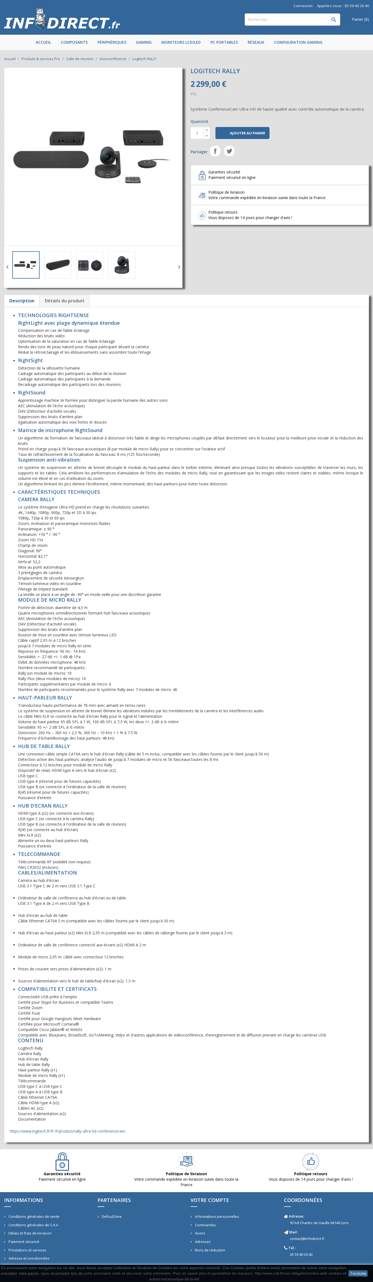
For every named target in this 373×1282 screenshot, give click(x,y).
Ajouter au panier (242, 133)
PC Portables (224, 42)
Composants (74, 42)
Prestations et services (27, 1250)
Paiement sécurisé (23, 1241)
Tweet (229, 151)
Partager (215, 151)
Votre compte (210, 1200)
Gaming (144, 42)
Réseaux (256, 42)
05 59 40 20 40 (301, 1254)
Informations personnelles (216, 1216)
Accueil (43, 42)
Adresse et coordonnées (29, 1258)
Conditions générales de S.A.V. (33, 1224)
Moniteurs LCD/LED (181, 42)
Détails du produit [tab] (64, 301)
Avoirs (199, 1233)
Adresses (202, 1241)
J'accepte (358, 1273)
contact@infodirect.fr (307, 1238)
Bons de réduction (209, 1250)
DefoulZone (111, 1216)
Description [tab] (21, 301)
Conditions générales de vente (34, 1216)
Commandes (205, 1224)
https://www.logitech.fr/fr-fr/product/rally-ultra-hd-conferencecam (67, 1131)
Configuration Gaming (298, 42)
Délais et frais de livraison (30, 1233)
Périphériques (111, 42)
